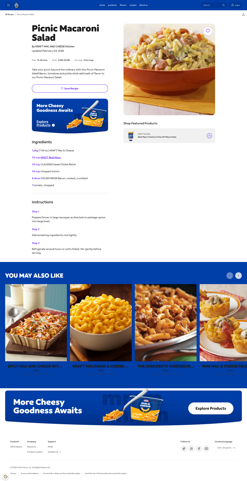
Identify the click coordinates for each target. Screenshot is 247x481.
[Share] (243, 14)
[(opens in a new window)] (70, 116)
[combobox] (212, 5)
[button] (8, 5)
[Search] (223, 5)
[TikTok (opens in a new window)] (184, 448)
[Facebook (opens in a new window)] (199, 448)
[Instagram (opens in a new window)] (191, 448)
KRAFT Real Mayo (51, 157)
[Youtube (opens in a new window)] (206, 448)
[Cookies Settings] (5, 476)
